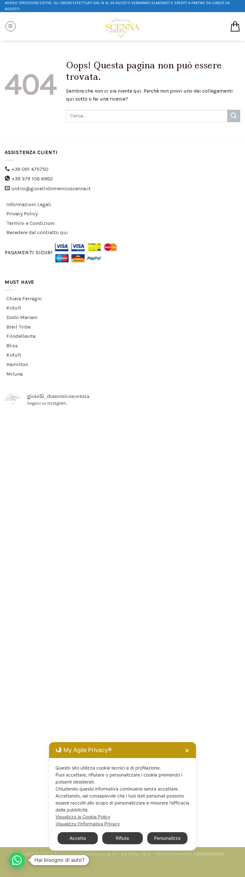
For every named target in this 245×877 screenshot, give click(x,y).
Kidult (13, 308)
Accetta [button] (78, 838)
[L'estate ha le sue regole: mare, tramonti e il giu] (63, 651)
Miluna (14, 374)
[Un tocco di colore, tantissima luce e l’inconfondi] (63, 515)
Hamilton (17, 364)
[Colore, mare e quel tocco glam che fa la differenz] (182, 719)
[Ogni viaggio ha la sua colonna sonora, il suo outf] (182, 651)
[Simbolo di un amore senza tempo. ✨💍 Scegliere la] (182, 583)
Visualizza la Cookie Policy (83, 816)
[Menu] (10, 26)
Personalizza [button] (167, 838)
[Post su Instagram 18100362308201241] (63, 447)
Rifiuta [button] (122, 838)
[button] (17, 860)
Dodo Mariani (22, 317)
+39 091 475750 (29, 169)
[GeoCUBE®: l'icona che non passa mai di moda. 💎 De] (182, 447)
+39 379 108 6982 (32, 179)
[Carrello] (235, 26)
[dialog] (122, 796)
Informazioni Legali (28, 204)
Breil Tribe (18, 327)
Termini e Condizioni (30, 223)
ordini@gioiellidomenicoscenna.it (51, 188)
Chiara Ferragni (24, 299)
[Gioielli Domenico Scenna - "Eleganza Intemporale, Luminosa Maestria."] (122, 26)
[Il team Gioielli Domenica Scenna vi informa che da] (63, 719)
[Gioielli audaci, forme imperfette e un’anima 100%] (182, 515)
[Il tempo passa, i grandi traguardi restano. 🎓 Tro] (63, 583)
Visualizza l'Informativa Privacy (88, 823)
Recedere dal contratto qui (37, 232)
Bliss (12, 346)
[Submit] (233, 116)
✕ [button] (187, 750)
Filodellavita (20, 336)
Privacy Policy (22, 214)
